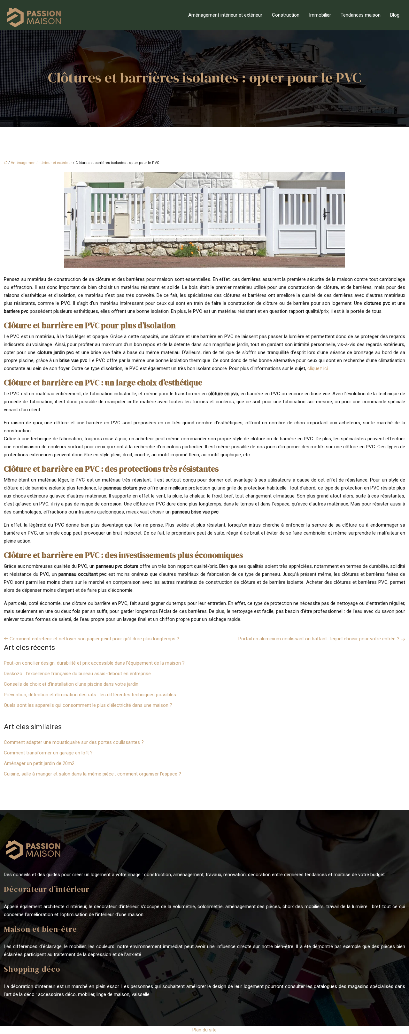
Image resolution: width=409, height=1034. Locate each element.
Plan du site (204, 1030)
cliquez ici (317, 368)
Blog (394, 15)
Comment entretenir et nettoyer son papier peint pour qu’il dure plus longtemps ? (94, 639)
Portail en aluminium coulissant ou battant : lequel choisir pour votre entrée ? (318, 639)
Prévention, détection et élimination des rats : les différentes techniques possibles (90, 695)
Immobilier (320, 15)
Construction (285, 15)
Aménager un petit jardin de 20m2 (39, 763)
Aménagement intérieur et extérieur (225, 15)
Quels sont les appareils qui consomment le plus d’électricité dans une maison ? (88, 705)
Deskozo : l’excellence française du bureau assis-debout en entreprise (77, 673)
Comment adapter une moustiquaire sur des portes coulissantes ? (74, 742)
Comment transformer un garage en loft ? (48, 753)
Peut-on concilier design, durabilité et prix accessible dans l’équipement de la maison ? (94, 663)
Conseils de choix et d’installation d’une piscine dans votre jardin (71, 684)
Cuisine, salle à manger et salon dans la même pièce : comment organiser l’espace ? (92, 774)
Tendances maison (361, 15)
